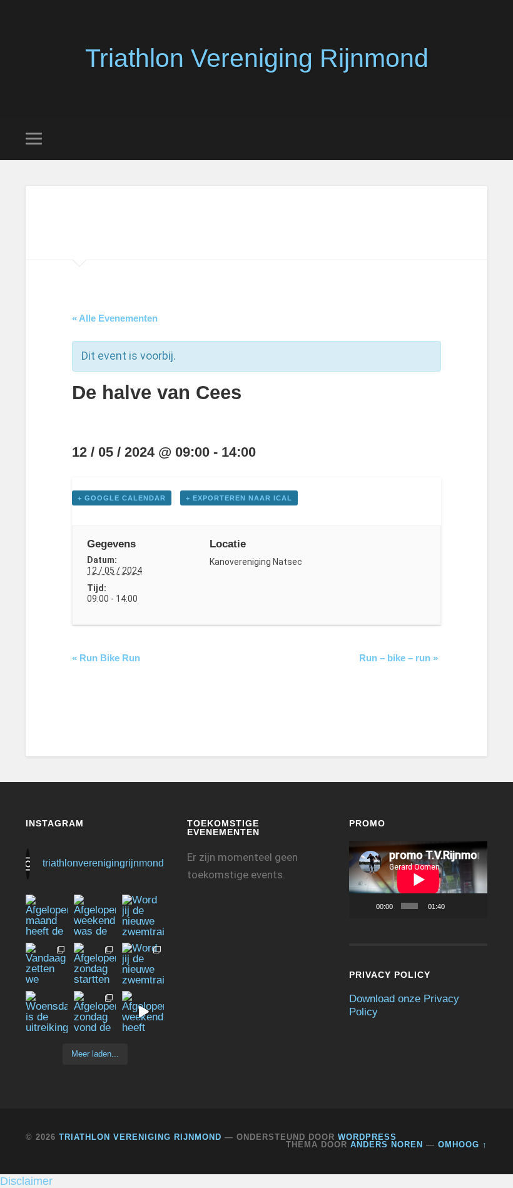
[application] (418, 880)
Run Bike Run (106, 657)
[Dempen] (456, 906)
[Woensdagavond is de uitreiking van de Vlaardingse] (47, 1012)
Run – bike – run (398, 657)
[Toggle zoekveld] (479, 138)
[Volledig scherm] (473, 906)
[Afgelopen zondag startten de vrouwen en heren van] (95, 964)
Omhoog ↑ (462, 1144)
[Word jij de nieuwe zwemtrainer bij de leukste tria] (143, 916)
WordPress (367, 1137)
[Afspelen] (365, 906)
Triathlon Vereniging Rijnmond (257, 58)
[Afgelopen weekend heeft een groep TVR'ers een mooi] (143, 1012)
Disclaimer (26, 1181)
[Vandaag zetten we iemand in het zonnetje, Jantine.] (47, 964)
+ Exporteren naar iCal (239, 498)
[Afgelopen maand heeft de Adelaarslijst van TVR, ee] (47, 916)
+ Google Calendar (122, 498)
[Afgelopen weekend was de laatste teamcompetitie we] (95, 916)
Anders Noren (386, 1144)
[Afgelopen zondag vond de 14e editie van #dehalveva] (95, 1012)
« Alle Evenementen (115, 318)
